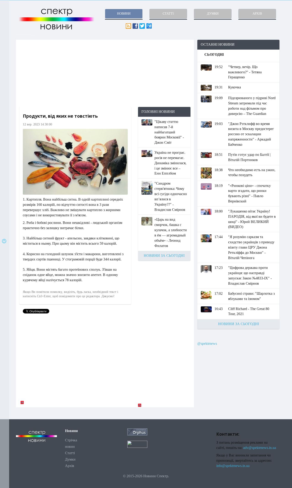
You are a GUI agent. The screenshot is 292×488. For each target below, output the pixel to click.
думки (213, 13)
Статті (70, 453)
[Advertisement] (104, 73)
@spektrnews (207, 343)
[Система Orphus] (137, 432)
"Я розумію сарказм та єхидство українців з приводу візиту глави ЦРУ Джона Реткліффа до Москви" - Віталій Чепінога (251, 247)
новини (123, 13)
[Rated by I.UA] (137, 444)
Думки (70, 459)
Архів (69, 466)
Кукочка (234, 87)
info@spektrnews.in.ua (233, 466)
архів (257, 13)
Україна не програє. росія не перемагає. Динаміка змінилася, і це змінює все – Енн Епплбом (170, 163)
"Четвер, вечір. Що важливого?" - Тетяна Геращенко (245, 72)
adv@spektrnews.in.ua (259, 448)
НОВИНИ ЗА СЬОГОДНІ (164, 255)
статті (168, 13)
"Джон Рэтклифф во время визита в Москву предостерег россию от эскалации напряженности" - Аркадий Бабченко (251, 134)
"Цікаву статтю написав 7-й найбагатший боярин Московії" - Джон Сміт (169, 132)
